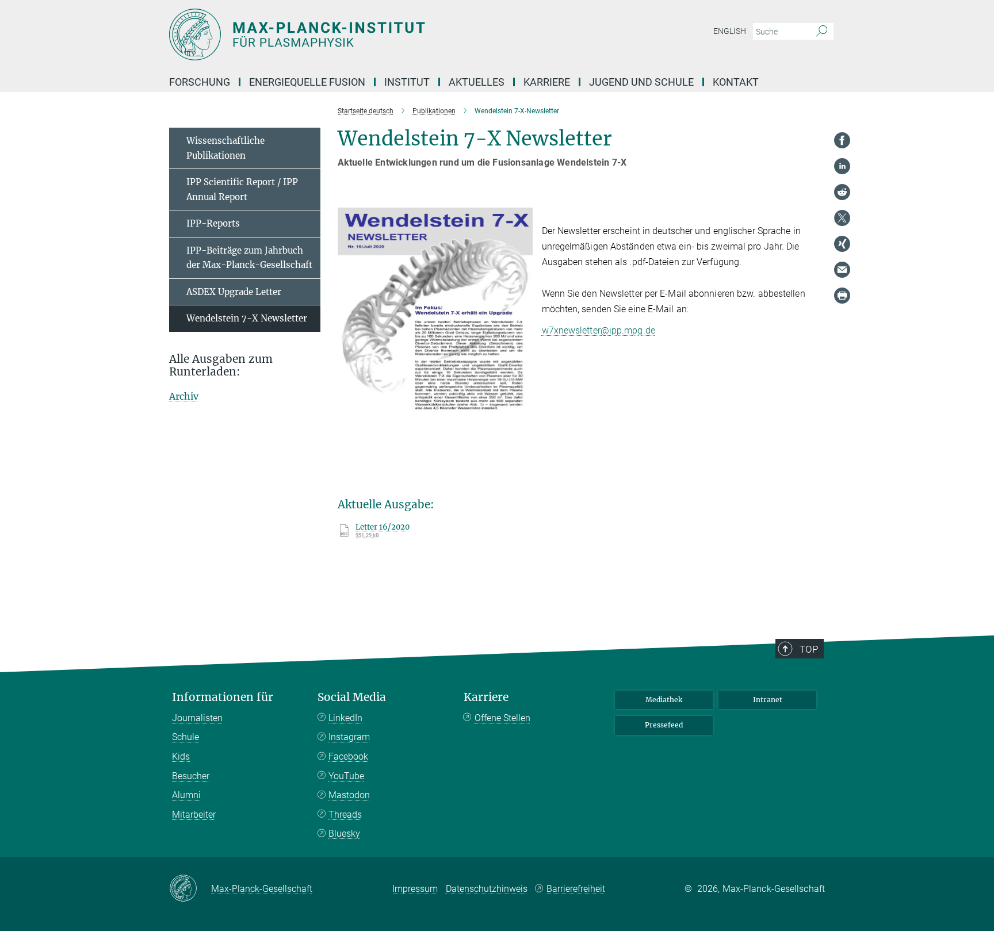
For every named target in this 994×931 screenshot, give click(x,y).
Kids (181, 756)
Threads (345, 814)
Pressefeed (664, 725)
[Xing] (842, 243)
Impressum (415, 888)
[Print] (842, 295)
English (729, 31)
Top (809, 649)
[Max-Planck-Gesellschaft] (190, 889)
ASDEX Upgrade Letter (233, 291)
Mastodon (349, 795)
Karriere (486, 697)
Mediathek (663, 699)
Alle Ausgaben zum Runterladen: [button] (221, 366)
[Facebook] (842, 140)
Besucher (190, 776)
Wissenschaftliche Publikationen (225, 148)
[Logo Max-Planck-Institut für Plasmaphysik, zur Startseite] (385, 34)
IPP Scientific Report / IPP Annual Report (242, 189)
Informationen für (222, 697)
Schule (185, 736)
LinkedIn (345, 717)
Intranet (767, 699)
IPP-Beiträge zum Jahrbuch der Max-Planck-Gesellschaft (249, 258)
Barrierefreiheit (575, 888)
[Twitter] (842, 218)
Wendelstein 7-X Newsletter (246, 318)
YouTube (346, 776)
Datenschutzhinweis (486, 888)
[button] (522, 480)
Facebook (348, 756)
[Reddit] (842, 192)
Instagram (349, 736)
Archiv (183, 396)
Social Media (352, 697)
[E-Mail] (842, 269)
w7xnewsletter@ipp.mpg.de (598, 330)
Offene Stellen (502, 717)
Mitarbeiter (194, 814)
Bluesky (344, 833)
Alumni (186, 795)
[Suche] (822, 32)
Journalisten (197, 717)
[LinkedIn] (842, 166)
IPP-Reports (213, 223)
